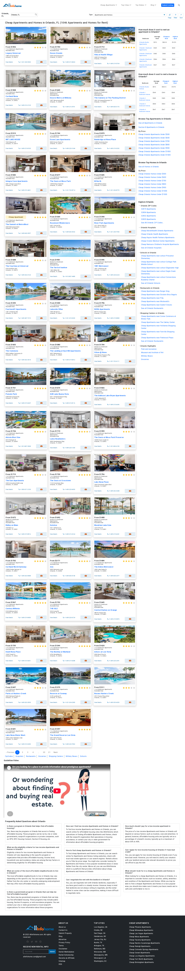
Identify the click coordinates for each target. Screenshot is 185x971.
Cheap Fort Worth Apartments (141, 959)
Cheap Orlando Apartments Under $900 (154, 148)
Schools (83, 756)
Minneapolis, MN (100, 955)
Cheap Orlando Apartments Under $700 (154, 141)
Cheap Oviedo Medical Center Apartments (158, 241)
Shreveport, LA (100, 958)
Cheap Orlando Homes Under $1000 (153, 191)
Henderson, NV (100, 936)
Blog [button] (152, 5)
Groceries (42, 756)
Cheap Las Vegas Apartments (141, 933)
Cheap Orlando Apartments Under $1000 (155, 151)
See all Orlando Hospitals (151, 248)
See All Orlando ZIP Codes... (152, 223)
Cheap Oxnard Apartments (139, 953)
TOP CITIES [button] (99, 923)
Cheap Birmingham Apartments (141, 962)
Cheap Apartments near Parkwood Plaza (157, 338)
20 (44, 752)
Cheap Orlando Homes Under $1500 (153, 194)
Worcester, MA (100, 952)
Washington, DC (100, 961)
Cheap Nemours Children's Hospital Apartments (160, 244)
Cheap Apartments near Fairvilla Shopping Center (157, 333)
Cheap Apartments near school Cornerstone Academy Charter (158, 278)
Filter (175, 15)
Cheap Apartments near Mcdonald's (155, 301)
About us (62, 927)
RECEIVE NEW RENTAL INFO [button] (36, 947)
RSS (60, 964)
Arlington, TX (99, 946)
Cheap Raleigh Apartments (139, 946)
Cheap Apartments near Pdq (152, 298)
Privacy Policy (64, 943)
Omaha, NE (98, 930)
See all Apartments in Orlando (150, 123)
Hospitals (19, 756)
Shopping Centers (56, 756)
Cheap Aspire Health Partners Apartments (158, 237)
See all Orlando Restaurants (152, 308)
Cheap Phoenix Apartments (140, 927)
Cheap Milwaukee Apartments (141, 930)
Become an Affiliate (67, 958)
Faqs (169, 15)
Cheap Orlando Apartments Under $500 (154, 134)
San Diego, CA (99, 933)
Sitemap (62, 961)
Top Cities (125, 5)
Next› (56, 752)
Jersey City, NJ (100, 939)
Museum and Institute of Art (152, 352)
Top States (140, 5)
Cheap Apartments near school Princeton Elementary (157, 257)
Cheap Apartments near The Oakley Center (158, 322)
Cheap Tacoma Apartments (140, 940)
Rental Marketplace (66, 952)
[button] (159, 206)
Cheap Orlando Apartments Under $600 (154, 138)
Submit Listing (167, 5)
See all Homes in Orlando (149, 167)
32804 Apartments (148, 212)
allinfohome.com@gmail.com (34, 957)
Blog (60, 936)
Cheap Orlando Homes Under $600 (152, 177)
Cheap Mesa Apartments (139, 937)
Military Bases (71, 756)
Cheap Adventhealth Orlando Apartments (157, 231)
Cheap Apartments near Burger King (155, 291)
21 (49, 752)
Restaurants (31, 756)
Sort (181, 15)
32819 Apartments (148, 209)
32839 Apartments (148, 219)
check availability (41, 62)
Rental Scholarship (66, 955)
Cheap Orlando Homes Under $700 (152, 181)
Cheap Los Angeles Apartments (142, 956)
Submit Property (65, 933)
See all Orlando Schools (150, 283)
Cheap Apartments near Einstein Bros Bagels (159, 295)
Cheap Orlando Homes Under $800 (152, 184)
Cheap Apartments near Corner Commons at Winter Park (158, 317)
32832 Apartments (148, 216)
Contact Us (63, 930)
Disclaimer (63, 949)
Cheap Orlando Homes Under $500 (152, 174)
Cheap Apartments (107, 5)
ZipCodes (9, 756)
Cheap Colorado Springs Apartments (143, 949)
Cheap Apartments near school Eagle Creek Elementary (158, 272)
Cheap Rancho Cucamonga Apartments (144, 943)
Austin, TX (98, 943)
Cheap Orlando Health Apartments (154, 234)
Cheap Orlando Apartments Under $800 (154, 145)
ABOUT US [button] (63, 923)
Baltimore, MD (99, 949)
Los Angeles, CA (100, 927)
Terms (61, 946)
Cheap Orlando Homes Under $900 (152, 187)
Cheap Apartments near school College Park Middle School (158, 263)
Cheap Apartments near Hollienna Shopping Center (158, 327)
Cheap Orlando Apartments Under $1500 (155, 155)
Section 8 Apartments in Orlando (151, 127)
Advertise (62, 939)
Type (90, 14)
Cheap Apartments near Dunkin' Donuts (156, 305)
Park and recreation (149, 349)
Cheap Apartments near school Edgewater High (160, 268)
